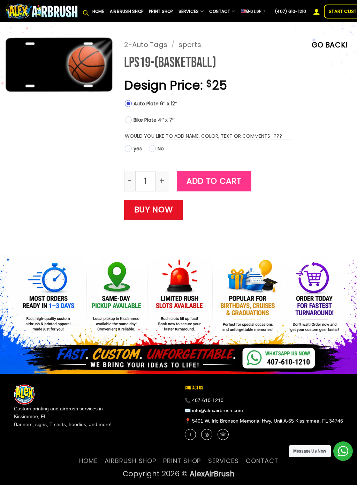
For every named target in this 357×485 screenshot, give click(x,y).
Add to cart (214, 181)
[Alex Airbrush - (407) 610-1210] (41, 11)
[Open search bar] (86, 11)
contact (219, 11)
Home (98, 11)
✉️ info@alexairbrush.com (214, 410)
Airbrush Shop (126, 11)
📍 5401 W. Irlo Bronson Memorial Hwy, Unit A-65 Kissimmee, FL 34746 (264, 421)
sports (189, 45)
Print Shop (161, 11)
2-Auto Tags (145, 45)
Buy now (153, 209)
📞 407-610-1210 (204, 400)
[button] (316, 11)
